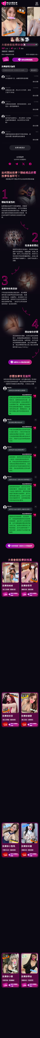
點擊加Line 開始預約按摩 (22, 362)
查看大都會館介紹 (32, 54)
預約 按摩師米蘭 (33, 854)
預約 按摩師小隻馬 (15, 854)
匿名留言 (34, 70)
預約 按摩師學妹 (33, 985)
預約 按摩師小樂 (14, 985)
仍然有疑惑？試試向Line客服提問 (21, 546)
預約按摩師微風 (27, 60)
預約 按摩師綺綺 (14, 594)
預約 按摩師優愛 (33, 724)
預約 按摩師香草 (33, 594)
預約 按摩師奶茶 (14, 724)
